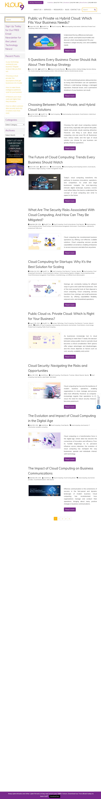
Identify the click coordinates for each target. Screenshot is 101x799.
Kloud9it (30, 116)
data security (50, 479)
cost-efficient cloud (71, 275)
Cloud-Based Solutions (40, 479)
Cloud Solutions (84, 114)
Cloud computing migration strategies (69, 273)
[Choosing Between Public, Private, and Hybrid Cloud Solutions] (44, 129)
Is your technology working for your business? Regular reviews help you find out (13, 66)
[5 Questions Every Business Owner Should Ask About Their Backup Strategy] (44, 84)
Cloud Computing (56, 26)
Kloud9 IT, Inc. (45, 26)
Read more (69, 51)
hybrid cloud (84, 26)
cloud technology (60, 275)
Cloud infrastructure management (60, 226)
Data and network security (62, 71)
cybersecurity (90, 226)
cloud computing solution (47, 71)
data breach (53, 377)
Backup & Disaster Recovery (57, 69)
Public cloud (44, 116)
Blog (67, 10)
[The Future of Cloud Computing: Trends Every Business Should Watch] (44, 182)
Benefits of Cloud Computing (43, 325)
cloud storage (89, 325)
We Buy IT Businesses (35, 2)
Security (79, 271)
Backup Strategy (81, 69)
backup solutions (72, 69)
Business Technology (58, 323)
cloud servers (76, 26)
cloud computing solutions (80, 166)
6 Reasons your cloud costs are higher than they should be (13, 99)
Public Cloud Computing (41, 28)
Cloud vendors (32, 168)
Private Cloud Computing (35, 327)
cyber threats (45, 377)
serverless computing (41, 427)
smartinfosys (44, 375)
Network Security (79, 375)
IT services (73, 271)
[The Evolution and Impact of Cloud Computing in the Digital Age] (44, 440)
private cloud (36, 116)
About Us (38, 10)
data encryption (80, 275)
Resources (58, 10)
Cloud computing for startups (51, 273)
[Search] (22, 19)
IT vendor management (52, 168)
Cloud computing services (35, 226)
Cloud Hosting (46, 226)
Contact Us (75, 10)
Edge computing (41, 168)
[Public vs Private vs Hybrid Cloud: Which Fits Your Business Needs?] (44, 42)
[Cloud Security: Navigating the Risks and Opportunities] (44, 390)
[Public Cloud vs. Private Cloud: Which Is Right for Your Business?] (44, 340)
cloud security (75, 114)
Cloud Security (80, 224)
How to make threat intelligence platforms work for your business (14, 89)
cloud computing (68, 26)
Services (47, 10)
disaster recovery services (76, 71)
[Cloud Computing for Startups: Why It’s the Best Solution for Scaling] (44, 288)
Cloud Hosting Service (69, 224)
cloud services (72, 325)
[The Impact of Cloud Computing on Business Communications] (44, 490)
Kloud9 (61, 168)
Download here (54, 796)
